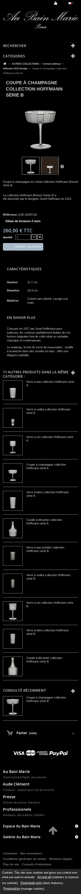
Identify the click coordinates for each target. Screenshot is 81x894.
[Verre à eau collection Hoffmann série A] (13, 390)
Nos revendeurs (31, 853)
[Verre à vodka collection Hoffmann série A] (13, 418)
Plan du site (11, 864)
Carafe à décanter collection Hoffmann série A (44, 521)
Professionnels (17, 809)
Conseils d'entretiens (36, 864)
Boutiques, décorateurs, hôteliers (24, 815)
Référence (10, 214)
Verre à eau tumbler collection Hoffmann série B (45, 549)
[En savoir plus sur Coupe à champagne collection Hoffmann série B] (13, 706)
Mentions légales (60, 859)
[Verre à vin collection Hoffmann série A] (13, 445)
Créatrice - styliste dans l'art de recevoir (28, 790)
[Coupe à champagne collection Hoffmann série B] (31, 166)
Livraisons (10, 853)
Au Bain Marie (16, 771)
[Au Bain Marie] (40, 20)
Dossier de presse (15, 802)
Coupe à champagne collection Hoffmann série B (46, 699)
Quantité (7, 237)
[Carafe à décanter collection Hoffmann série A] (13, 528)
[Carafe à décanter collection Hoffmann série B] (13, 666)
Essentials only (31, 883)
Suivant (62, 166)
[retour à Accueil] (4, 64)
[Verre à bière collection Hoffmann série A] (13, 500)
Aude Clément (16, 784)
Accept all (44, 877)
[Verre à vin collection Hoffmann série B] (13, 611)
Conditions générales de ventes (24, 859)
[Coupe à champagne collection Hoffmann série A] (13, 473)
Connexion (56, 3)
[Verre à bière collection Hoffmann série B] (13, 639)
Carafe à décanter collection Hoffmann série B (44, 659)
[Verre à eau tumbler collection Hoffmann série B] (13, 556)
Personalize (11, 888)
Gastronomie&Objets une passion (24, 777)
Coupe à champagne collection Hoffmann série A (46, 466)
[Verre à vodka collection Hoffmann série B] (13, 583)
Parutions (34, 802)
